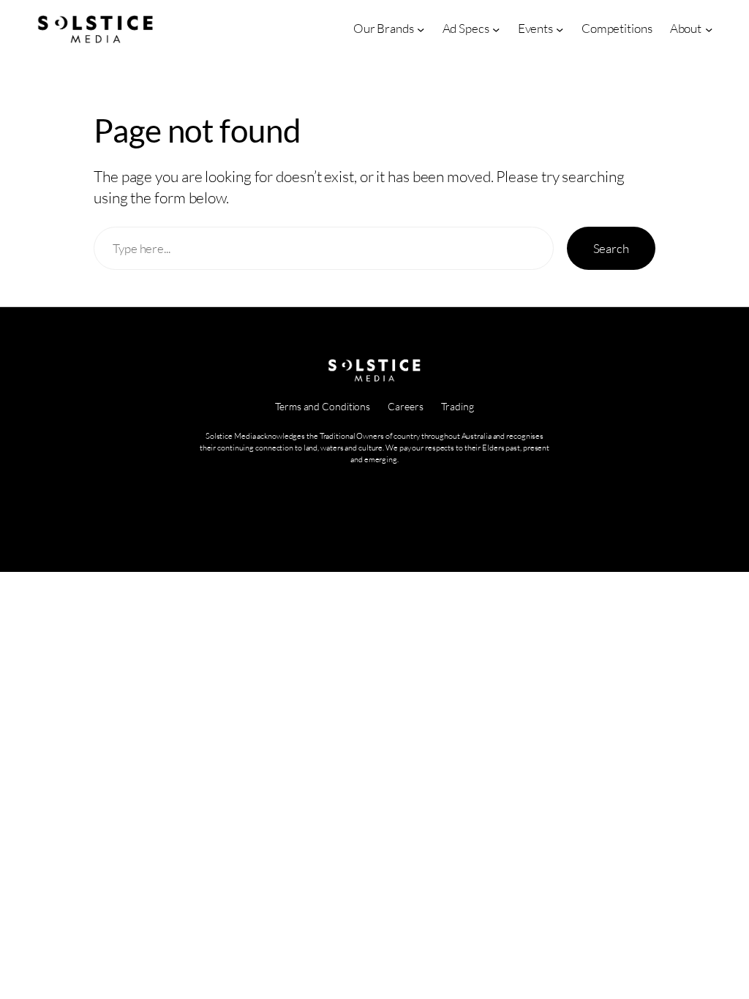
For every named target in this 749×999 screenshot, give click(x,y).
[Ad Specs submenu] (496, 28)
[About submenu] (708, 28)
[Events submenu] (559, 28)
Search (611, 248)
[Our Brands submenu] (420, 28)
